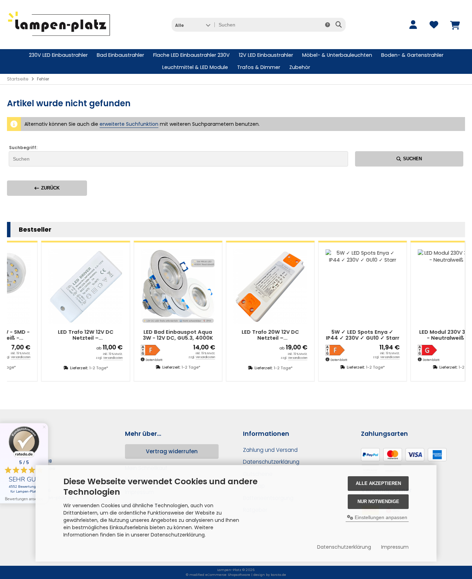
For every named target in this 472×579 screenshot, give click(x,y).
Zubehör (299, 67)
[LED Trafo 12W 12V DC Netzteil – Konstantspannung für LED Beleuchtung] (66, 286)
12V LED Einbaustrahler (266, 55)
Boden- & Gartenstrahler (412, 55)
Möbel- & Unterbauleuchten (337, 55)
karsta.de (278, 574)
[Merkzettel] (434, 25)
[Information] (327, 25)
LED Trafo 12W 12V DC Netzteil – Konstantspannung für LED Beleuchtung (66, 335)
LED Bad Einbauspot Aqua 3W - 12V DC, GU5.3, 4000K (158, 335)
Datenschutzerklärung (344, 546)
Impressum (395, 546)
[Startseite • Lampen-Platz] (59, 38)
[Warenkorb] (455, 25)
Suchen (409, 158)
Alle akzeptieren (378, 483)
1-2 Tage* (79, 368)
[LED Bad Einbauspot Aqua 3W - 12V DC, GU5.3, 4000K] (158, 286)
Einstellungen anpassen (380, 517)
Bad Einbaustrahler (120, 55)
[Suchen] (338, 24)
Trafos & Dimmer (258, 67)
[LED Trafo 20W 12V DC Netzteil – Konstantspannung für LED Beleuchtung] (251, 286)
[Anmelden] (413, 25)
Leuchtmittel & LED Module (195, 67)
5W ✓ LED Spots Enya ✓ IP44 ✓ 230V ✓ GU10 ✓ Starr (343, 335)
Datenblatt (134, 360)
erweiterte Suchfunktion (129, 124)
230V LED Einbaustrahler (58, 55)
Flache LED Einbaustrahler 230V (191, 55)
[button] (192, 24)
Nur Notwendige (378, 501)
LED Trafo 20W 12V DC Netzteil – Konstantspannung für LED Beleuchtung (250, 335)
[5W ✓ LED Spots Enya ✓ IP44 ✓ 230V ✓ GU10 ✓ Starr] (343, 286)
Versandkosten (93, 358)
